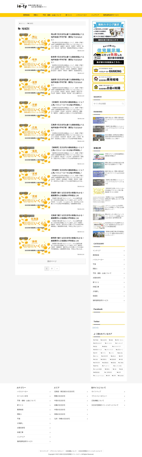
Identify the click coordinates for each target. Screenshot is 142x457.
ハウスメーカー (98, 259)
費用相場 (96, 255)
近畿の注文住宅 (59, 405)
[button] (123, 103)
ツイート (95, 327)
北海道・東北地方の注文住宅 (64, 391)
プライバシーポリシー (99, 396)
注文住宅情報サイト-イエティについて (105, 405)
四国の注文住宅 (59, 414)
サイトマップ (96, 391)
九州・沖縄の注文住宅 (62, 418)
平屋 (94, 264)
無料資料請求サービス (100, 300)
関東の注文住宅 (59, 396)
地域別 (95, 296)
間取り (95, 268)
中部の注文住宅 (59, 400)
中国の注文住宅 (59, 409)
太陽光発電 (97, 278)
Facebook (98, 309)
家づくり (96, 282)
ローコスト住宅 (22, 396)
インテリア (97, 250)
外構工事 (96, 287)
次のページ (52, 261)
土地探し (96, 291)
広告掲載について (98, 400)
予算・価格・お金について (102, 273)
